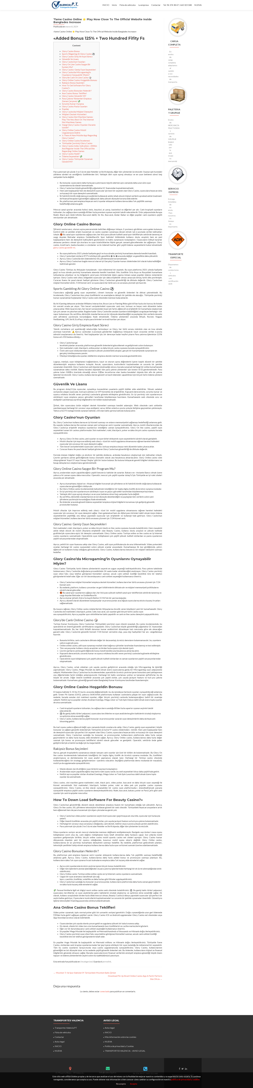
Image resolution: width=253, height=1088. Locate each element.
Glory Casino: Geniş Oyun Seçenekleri (79, 69)
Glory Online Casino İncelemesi (76, 140)
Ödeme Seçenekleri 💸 (72, 156)
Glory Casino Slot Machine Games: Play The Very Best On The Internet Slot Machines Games (78, 119)
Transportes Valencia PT (66, 1027)
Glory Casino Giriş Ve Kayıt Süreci (77, 56)
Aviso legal (59, 1041)
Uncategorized (86, 961)
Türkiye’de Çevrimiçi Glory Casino (77, 143)
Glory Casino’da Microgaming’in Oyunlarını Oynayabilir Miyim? (76, 73)
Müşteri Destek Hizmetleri (74, 114)
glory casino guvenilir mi (64, 247)
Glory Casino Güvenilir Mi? (74, 96)
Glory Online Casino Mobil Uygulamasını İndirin (74, 131)
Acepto (133, 1084)
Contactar (155, 5)
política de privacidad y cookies (185, 1079)
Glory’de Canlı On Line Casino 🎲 (76, 77)
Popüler (65, 109)
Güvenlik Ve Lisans (70, 59)
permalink (106, 961)
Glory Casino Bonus (71, 51)
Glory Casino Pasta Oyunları (74, 106)
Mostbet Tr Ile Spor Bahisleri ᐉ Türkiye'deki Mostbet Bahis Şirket (84, 972)
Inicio (114, 5)
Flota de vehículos (128, 5)
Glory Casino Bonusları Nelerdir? (77, 90)
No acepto (121, 1084)
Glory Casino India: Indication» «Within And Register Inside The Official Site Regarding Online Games (79, 148)
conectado (105, 991)
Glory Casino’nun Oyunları (73, 61)
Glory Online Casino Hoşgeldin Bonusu (79, 80)
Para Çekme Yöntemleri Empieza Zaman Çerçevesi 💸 (76, 99)
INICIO (105, 5)
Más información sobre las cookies (120, 1037)
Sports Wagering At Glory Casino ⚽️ (78, 54)
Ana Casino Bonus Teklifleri (74, 93)
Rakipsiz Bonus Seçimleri (73, 82)
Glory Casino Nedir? (71, 153)
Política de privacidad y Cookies (119, 1046)
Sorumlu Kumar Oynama (73, 104)
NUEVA (198, 5)
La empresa (143, 5)
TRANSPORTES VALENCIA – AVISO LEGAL (125, 1050)
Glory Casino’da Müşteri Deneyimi (77, 111)
